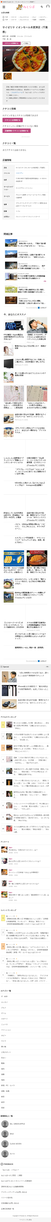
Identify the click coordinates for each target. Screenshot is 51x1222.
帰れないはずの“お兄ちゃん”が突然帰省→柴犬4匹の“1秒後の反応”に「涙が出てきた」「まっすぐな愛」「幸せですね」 (31, 817)
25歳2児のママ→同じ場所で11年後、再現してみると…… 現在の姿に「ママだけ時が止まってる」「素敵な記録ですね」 (31, 771)
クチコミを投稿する (11, 43)
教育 (2, 1097)
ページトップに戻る (25, 1219)
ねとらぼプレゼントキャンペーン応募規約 (16, 1181)
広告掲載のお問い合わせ (10, 1203)
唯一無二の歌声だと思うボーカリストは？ (24, 884)
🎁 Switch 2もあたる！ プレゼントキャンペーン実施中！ (18, 2)
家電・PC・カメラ (8, 1085)
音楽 (2, 1108)
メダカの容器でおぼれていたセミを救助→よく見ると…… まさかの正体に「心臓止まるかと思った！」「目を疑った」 (31, 737)
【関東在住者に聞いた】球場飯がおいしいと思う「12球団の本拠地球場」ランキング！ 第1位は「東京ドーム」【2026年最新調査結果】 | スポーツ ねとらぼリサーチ (27, 921)
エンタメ (4, 1002)
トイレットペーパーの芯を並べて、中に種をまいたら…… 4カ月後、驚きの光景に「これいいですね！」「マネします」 (31, 806)
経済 (2, 1102)
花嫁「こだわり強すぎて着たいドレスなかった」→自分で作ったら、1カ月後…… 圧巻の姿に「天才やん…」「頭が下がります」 (31, 760)
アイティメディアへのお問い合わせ (14, 1192)
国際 (2, 1074)
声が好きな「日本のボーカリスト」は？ (23, 850)
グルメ (3, 1008)
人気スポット (6, 1052)
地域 (2, 1080)
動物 (2, 1063)
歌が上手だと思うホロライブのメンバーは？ (25, 861)
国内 (2, 1069)
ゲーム (3, 1013)
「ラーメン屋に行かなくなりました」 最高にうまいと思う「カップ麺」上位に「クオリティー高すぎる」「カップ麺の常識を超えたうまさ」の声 (31, 783)
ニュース (4, 1024)
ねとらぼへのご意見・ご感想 (11, 1175)
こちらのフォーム (17, 92)
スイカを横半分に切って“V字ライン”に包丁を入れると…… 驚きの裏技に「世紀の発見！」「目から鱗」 (32, 829)
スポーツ (4, 1019)
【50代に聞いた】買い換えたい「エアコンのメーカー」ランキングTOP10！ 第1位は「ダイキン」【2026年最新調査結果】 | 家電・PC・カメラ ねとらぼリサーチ (27, 949)
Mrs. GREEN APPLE (17, 1124)
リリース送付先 (7, 1198)
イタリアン (19, 173)
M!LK (12, 1134)
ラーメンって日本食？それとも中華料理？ (24, 872)
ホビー (3, 1035)
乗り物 (3, 1047)
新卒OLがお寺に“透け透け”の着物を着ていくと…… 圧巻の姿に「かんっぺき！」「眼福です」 (30, 794)
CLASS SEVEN (15, 1144)
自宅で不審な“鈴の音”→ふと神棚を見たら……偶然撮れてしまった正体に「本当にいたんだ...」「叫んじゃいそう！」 (31, 748)
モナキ (12, 1154)
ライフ (3, 1041)
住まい (3, 1058)
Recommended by (32, 307)
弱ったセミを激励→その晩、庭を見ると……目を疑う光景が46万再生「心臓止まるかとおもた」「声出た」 (31, 725)
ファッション (6, 1030)
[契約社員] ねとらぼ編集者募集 (12, 1186)
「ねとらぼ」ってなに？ (10, 1170)
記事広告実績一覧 (7, 1209)
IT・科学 (4, 996)
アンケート (5, 842)
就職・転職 (5, 1091)
